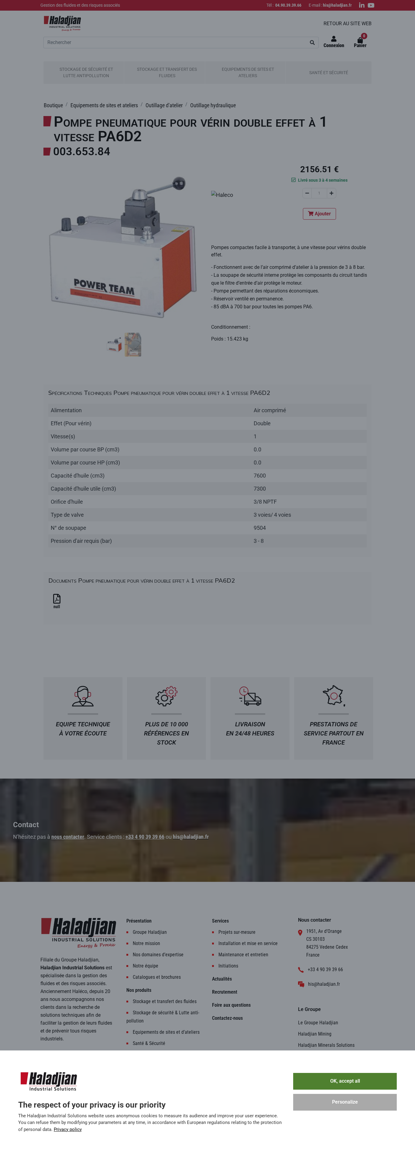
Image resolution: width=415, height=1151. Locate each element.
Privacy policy (68, 1129)
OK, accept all (345, 1081)
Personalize (345, 1102)
